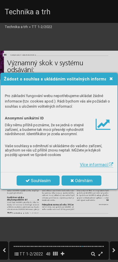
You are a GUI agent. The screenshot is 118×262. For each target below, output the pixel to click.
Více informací (94, 164)
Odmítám (83, 180)
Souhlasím (40, 180)
